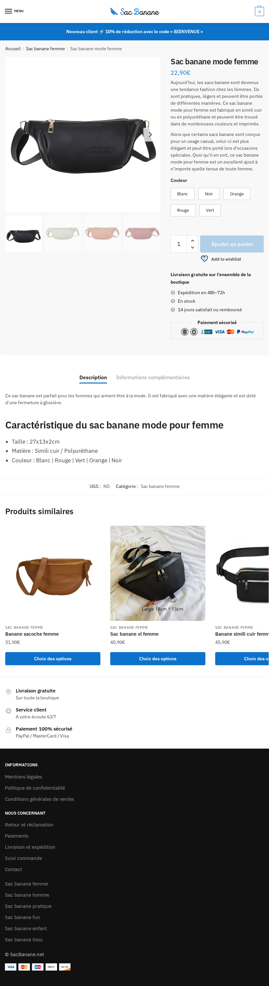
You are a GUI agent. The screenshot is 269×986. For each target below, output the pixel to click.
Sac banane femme (45, 49)
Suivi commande (23, 858)
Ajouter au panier (232, 244)
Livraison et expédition (30, 847)
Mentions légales (23, 777)
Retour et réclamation (29, 825)
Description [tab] (93, 377)
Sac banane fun (22, 917)
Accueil (13, 49)
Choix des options (53, 659)
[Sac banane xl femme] (157, 573)
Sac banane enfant (26, 928)
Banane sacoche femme (32, 634)
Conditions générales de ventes (39, 799)
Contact (13, 869)
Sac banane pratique (28, 906)
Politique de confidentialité (35, 788)
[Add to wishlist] (92, 534)
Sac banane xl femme (134, 634)
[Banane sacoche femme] (52, 573)
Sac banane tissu (24, 939)
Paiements (16, 836)
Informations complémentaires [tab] (153, 377)
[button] (150, 135)
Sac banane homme (27, 895)
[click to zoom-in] (82, 134)
